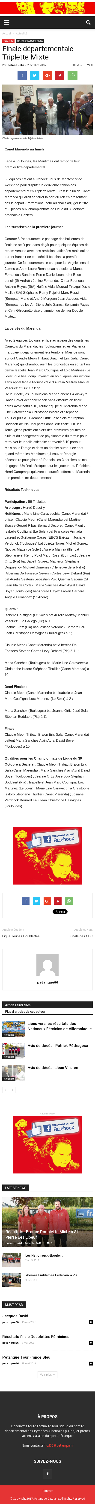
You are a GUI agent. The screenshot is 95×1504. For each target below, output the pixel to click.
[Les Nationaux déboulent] (11, 1260)
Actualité (8, 40)
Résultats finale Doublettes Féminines (35, 1336)
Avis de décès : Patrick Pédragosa (58, 1045)
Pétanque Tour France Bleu (26, 1357)
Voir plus (46, 1375)
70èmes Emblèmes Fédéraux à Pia (51, 1275)
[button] (88, 22)
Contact (47, 1491)
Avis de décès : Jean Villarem (54, 1067)
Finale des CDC (81, 936)
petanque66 (16, 65)
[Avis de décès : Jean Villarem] (13, 1073)
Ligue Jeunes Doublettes (21, 936)
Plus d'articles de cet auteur (25, 1011)
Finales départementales (30, 40)
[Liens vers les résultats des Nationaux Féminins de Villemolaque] (13, 1029)
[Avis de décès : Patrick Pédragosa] (13, 1051)
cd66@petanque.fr (60, 1445)
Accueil (7, 33)
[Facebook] (47, 1474)
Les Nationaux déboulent (43, 1255)
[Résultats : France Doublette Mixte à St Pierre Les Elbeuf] (47, 1222)
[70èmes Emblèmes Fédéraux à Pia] (11, 1280)
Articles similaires (18, 1005)
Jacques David (15, 1316)
